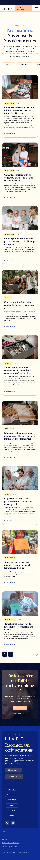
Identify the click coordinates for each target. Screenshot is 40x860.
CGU (3, 831)
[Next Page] (10, 654)
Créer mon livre (12, 795)
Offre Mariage (12, 800)
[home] (7, 8)
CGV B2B (4, 839)
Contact (11, 815)
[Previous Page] (4, 654)
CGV (3, 835)
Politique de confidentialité (10, 843)
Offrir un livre (12, 790)
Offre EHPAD (11, 810)
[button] (36, 8)
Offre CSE (12, 805)
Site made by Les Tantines (10, 847)
